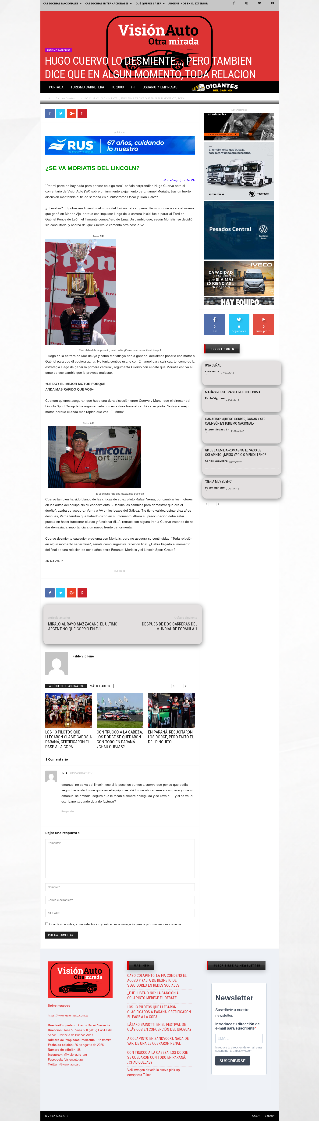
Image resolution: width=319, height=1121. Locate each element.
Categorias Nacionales (60, 3)
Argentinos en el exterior (188, 3)
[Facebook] (231, 5)
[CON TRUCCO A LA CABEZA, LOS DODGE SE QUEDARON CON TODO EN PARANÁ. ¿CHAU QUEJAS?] (120, 710)
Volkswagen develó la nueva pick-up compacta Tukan (153, 1072)
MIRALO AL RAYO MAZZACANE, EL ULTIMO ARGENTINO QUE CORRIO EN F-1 (82, 626)
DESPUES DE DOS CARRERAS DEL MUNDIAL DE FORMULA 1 (169, 626)
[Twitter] (256, 5)
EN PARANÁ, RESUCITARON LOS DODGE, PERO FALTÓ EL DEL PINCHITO (171, 737)
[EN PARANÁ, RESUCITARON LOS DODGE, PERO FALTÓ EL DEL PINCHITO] (171, 710)
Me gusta (214, 316)
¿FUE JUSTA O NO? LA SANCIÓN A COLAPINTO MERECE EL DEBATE (153, 995)
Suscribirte (264, 316)
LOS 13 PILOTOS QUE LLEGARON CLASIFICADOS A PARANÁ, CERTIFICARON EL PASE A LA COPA (68, 739)
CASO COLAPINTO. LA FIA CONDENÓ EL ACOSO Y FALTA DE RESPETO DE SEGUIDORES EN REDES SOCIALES (157, 980)
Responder (67, 811)
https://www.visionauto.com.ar (68, 1015)
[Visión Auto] (159, 46)
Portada (56, 87)
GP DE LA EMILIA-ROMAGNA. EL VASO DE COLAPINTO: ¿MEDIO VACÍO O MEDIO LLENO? (235, 452)
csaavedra (212, 371)
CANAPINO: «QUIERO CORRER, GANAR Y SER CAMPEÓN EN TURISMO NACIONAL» (235, 421)
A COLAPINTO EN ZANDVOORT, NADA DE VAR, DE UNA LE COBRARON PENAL (158, 1041)
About (255, 1116)
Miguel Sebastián (217, 429)
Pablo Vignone (60, 98)
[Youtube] (269, 5)
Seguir (239, 316)
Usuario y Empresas (160, 87)
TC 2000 (117, 87)
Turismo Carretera (87, 87)
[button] (271, 88)
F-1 (133, 87)
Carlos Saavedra (216, 460)
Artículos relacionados (66, 686)
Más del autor (100, 686)
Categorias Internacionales (106, 3)
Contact (269, 1116)
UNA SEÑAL (213, 365)
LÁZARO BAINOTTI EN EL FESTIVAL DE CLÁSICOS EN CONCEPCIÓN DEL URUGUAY (159, 1027)
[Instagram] (244, 5)
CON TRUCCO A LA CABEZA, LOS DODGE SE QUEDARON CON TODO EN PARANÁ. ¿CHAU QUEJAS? (120, 739)
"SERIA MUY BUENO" (219, 481)
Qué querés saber (148, 3)
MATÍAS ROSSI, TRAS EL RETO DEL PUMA (233, 392)
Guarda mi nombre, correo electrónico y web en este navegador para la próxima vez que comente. (115, 924)
